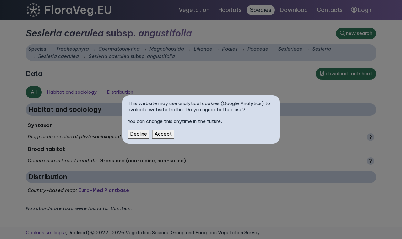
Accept (163, 134)
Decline (138, 134)
